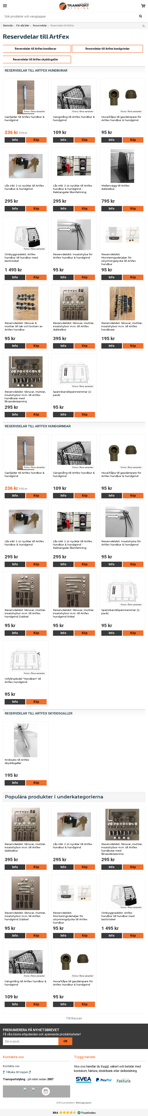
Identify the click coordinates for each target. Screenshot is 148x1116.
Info (15, 140)
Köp (36, 140)
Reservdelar (40, 25)
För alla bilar (22, 25)
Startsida (8, 25)
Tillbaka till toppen (17, 1072)
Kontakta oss (11, 1066)
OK (65, 1041)
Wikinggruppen (84, 1103)
